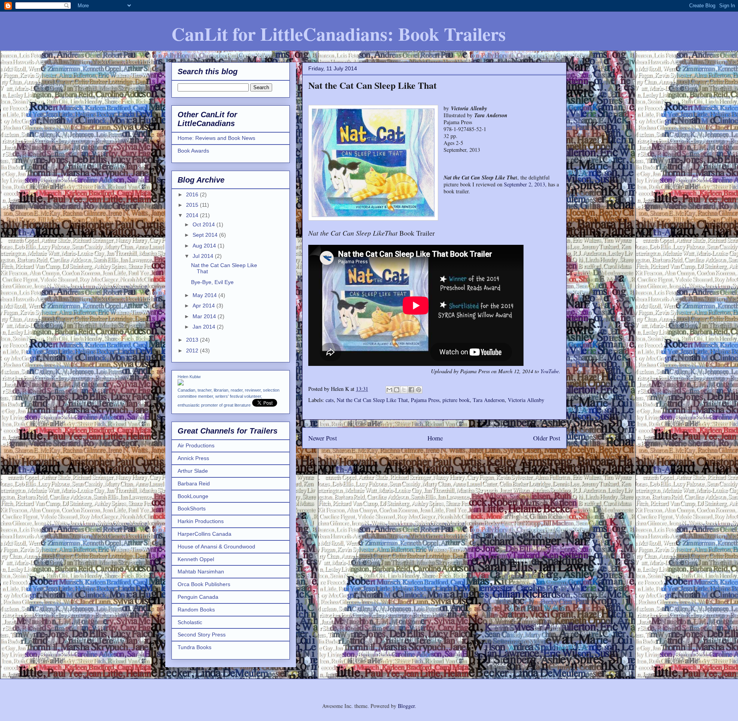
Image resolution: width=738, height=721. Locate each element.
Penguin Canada (198, 597)
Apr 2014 (204, 305)
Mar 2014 (205, 316)
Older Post (546, 438)
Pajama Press (425, 400)
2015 (193, 205)
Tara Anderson (489, 400)
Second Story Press (202, 634)
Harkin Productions (201, 521)
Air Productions (196, 445)
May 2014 (205, 295)
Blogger (406, 705)
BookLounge (193, 496)
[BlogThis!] (397, 390)
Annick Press (193, 458)
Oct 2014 (204, 224)
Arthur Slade (193, 471)
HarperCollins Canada (204, 534)
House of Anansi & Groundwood (216, 546)
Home (435, 438)
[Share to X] (404, 390)
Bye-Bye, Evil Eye (212, 282)
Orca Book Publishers (204, 584)
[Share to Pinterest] (418, 390)
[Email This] (389, 390)
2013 (193, 340)
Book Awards (193, 151)
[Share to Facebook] (411, 390)
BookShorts (192, 508)
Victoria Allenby (526, 400)
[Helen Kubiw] (181, 383)
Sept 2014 (206, 235)
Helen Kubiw (189, 376)
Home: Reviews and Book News (216, 138)
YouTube (549, 371)
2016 (193, 194)
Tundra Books (194, 647)
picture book (456, 400)
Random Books (196, 609)
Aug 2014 (205, 246)
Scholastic (190, 622)
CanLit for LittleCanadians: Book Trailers (338, 33)
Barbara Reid (194, 483)
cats (330, 400)
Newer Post (322, 438)
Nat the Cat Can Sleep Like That (372, 400)
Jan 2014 (205, 327)
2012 (193, 350)
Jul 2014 (204, 256)
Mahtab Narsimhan (201, 571)
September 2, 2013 (524, 184)
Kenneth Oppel (196, 559)
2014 (193, 215)
